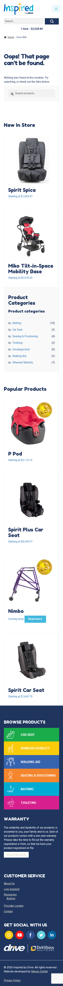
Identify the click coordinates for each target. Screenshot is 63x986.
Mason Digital (39, 971)
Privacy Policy (12, 980)
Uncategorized (21, 349)
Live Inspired (11, 889)
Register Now (16, 854)
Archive (11, 898)
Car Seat (17, 329)
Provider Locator (14, 905)
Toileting (17, 342)
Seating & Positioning (25, 336)
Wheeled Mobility (22, 362)
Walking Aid (19, 356)
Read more (35, 619)
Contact (8, 911)
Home (11, 37)
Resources (10, 894)
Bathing (16, 323)
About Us (9, 883)
